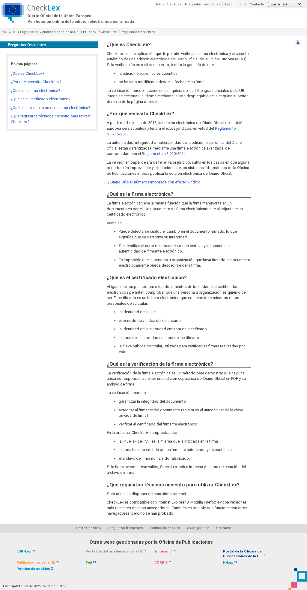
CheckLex (108, 32)
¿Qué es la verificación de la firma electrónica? (50, 107)
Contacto (257, 4)
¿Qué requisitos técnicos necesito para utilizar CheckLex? (51, 119)
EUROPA (9, 32)
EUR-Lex (89, 32)
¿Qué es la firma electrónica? (35, 90)
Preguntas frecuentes (202, 4)
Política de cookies (165, 528)
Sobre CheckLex (168, 4)
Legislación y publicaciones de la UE (49, 32)
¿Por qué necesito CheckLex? (36, 82)
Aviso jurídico (235, 4)
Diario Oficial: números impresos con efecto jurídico (155, 182)
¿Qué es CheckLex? (27, 73)
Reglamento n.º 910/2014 (164, 153)
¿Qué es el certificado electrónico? (40, 99)
